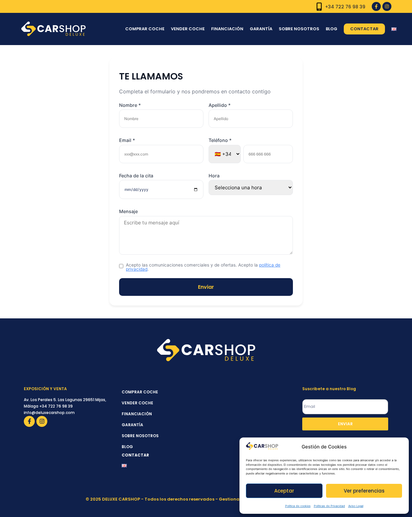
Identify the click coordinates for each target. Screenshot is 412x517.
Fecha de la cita (136, 176)
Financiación (227, 29)
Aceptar (284, 490)
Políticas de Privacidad (329, 506)
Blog (331, 29)
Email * (127, 140)
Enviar (206, 287)
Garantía (261, 29)
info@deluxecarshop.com (49, 412)
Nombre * (130, 105)
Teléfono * (220, 140)
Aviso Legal (355, 506)
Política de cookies (298, 506)
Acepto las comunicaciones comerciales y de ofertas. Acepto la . (203, 267)
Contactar (364, 29)
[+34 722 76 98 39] (319, 7)
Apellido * (220, 105)
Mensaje (128, 211)
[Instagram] (386, 6)
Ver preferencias (364, 490)
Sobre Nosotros (299, 29)
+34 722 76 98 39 (345, 7)
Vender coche (188, 29)
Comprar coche (144, 29)
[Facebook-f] (376, 6)
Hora (214, 176)
